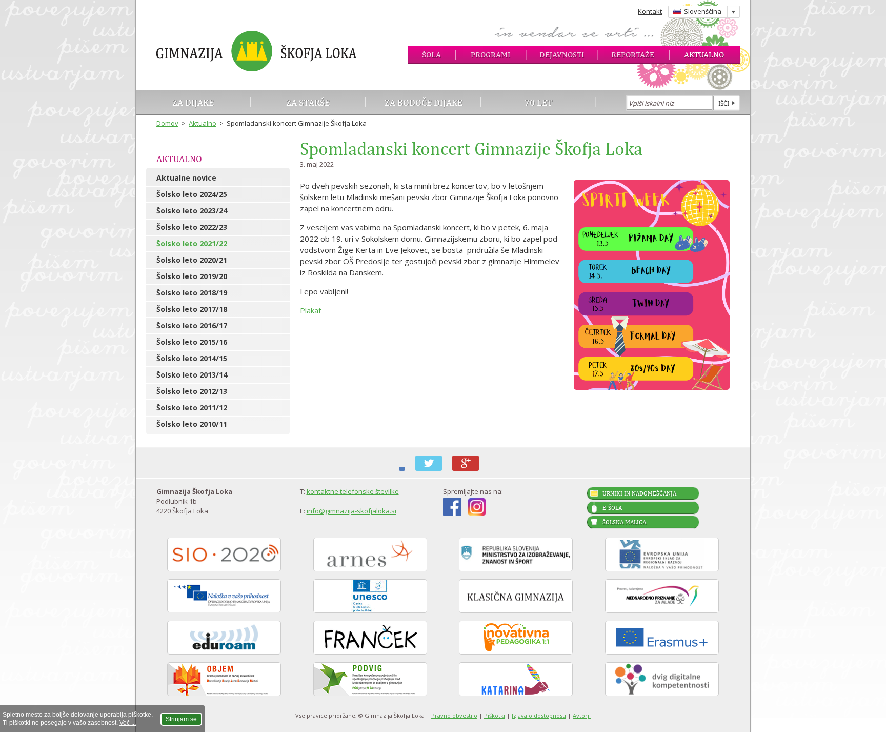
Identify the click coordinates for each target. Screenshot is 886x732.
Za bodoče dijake (423, 102)
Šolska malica (624, 522)
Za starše (308, 102)
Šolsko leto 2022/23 (191, 227)
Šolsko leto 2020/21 (191, 260)
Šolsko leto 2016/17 (191, 325)
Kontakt (650, 11)
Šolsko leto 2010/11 (191, 424)
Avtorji (582, 715)
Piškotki (494, 715)
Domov (167, 123)
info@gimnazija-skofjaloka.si (351, 511)
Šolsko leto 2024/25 (191, 194)
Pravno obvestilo (454, 715)
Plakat (310, 310)
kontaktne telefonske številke (353, 491)
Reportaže (632, 55)
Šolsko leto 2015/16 (191, 342)
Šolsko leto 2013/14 (191, 375)
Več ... (127, 722)
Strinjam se (181, 719)
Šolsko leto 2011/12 (191, 407)
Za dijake (193, 102)
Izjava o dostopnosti (539, 715)
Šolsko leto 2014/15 (191, 358)
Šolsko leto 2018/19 (191, 293)
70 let (539, 102)
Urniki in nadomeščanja (639, 493)
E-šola (612, 507)
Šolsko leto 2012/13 (191, 391)
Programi (490, 55)
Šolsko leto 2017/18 (191, 309)
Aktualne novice (186, 178)
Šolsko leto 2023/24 (191, 210)
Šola (431, 55)
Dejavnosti (561, 55)
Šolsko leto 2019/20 (191, 276)
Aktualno (704, 55)
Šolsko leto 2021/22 (191, 243)
